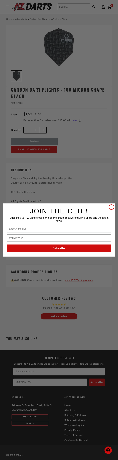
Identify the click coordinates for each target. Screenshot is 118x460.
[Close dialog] (111, 207)
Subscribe (59, 248)
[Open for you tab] (108, 450)
